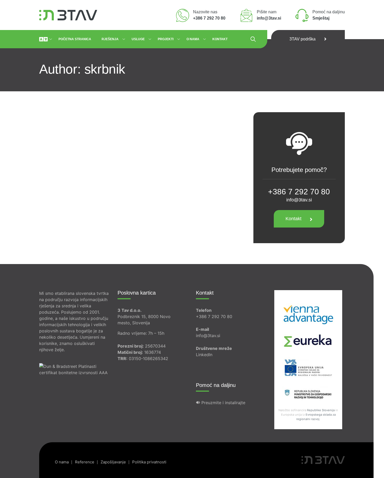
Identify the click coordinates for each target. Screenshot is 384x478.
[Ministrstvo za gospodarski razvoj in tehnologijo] (308, 394)
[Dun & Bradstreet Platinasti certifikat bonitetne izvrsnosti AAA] (74, 364)
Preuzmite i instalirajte (222, 402)
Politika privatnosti (149, 461)
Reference (84, 461)
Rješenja (110, 39)
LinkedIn (204, 354)
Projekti (165, 39)
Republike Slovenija (321, 410)
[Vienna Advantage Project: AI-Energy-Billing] (308, 313)
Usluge (138, 39)
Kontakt (220, 39)
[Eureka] (308, 340)
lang (43, 39)
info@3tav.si (299, 199)
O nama (193, 39)
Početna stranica (75, 39)
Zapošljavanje (113, 461)
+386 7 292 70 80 (214, 316)
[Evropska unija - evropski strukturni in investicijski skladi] (308, 367)
